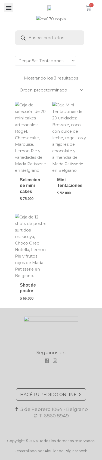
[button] (8, 7)
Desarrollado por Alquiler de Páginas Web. (51, 451)
